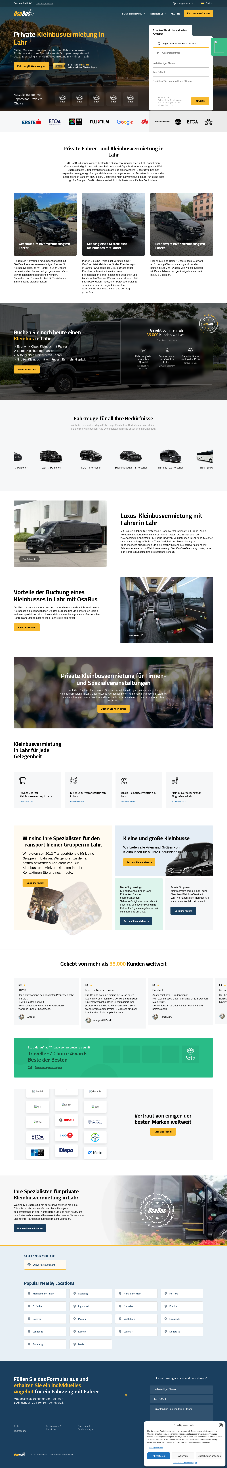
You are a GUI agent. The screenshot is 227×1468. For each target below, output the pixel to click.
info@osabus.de (185, 3)
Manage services (156, 1448)
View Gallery (28, 559)
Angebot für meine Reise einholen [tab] (179, 43)
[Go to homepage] (24, 12)
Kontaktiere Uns (190, 363)
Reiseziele (156, 13)
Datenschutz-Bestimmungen (185, 1463)
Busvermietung (132, 13)
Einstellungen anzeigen (209, 1456)
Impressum (20, 1431)
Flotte (175, 13)
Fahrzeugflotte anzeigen (143, 367)
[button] (220, 1425)
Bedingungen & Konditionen (54, 1427)
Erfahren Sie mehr (167, 366)
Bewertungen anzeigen (167, 340)
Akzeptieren (159, 1456)
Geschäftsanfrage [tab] (171, 52)
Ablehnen (183, 1456)
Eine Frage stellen (44, 3)
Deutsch (209, 3)
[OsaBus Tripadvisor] (219, 47)
